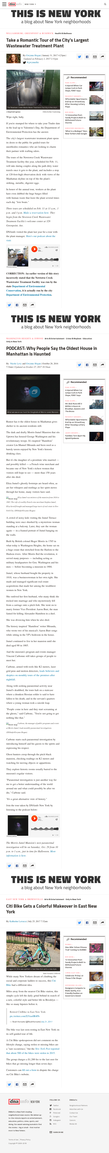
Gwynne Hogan (33, 55)
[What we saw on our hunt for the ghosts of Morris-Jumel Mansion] (33, 392)
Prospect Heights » (73, 96)
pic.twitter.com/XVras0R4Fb (24, 1016)
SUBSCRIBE (58, 1132)
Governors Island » (74, 985)
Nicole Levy (16, 363)
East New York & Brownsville (24, 899)
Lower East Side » (73, 973)
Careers (72, 1120)
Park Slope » (70, 83)
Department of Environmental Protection (28, 295)
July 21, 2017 (46, 1021)
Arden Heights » (72, 433)
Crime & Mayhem (73, 338)
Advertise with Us (76, 1109)
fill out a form (29, 1070)
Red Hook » (70, 112)
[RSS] (50, 1124)
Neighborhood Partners (79, 1105)
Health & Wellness (63, 33)
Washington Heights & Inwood (24, 338)
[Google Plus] (50, 1116)
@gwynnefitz (33, 62)
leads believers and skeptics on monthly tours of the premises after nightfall (32, 675)
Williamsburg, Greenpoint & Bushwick (30, 33)
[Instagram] (50, 1120)
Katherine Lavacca (18, 921)
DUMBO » (69, 944)
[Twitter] (51, 1105)
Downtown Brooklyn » (75, 128)
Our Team (73, 1116)
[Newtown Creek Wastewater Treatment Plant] (33, 88)
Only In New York (13, 341)
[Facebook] (50, 1109)
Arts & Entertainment (54, 338)
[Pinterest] (50, 1112)
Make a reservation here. (36, 212)
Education (87, 338)
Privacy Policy (25, 1139)
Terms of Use (13, 1139)
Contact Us (74, 1112)
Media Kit (73, 1124)
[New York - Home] (15, 4)
